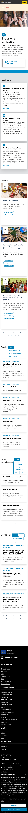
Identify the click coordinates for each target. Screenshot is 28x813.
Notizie (3, 733)
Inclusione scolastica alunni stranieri (12, 119)
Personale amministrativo (7, 681)
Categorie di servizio (7, 687)
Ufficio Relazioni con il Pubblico (10, 764)
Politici (2, 679)
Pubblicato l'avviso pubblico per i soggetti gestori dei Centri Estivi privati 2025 (13, 298)
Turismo (3, 707)
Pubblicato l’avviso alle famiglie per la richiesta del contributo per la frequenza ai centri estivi (13, 247)
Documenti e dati (5, 684)
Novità (3, 728)
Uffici (2, 674)
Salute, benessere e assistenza (9, 720)
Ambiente (3, 717)
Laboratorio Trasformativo (12, 400)
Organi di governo (5, 669)
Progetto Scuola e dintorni (12, 438)
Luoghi (2, 746)
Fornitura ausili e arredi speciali (13, 148)
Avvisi (2, 738)
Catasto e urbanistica (6, 705)
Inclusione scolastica (10, 489)
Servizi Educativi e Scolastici (12, 477)
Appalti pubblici (5, 702)
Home (3, 29)
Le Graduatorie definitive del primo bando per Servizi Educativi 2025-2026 (12, 599)
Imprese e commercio (6, 700)
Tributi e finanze (5, 715)
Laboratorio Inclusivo (10, 387)
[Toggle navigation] (3, 7)
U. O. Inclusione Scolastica (12, 63)
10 (13, 618)
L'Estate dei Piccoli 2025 (10, 201)
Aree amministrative (6, 671)
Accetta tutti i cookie (14, 809)
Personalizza (13, 805)
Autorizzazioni (4, 722)
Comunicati (4, 735)
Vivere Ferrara (6, 741)
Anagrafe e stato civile (7, 692)
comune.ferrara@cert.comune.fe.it (11, 766)
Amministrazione (6, 664)
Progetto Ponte (8, 421)
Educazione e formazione (7, 712)
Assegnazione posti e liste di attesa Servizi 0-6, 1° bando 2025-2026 (12, 575)
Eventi (6, 746)
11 (17, 618)
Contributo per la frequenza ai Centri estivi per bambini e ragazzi (13, 366)
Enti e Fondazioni (5, 676)
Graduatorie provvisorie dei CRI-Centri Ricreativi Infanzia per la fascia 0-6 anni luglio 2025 (13, 552)
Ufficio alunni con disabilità (12, 505)
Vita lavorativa (4, 697)
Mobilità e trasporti (6, 710)
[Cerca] (26, 7)
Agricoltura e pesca (6, 725)
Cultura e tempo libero (6, 695)
